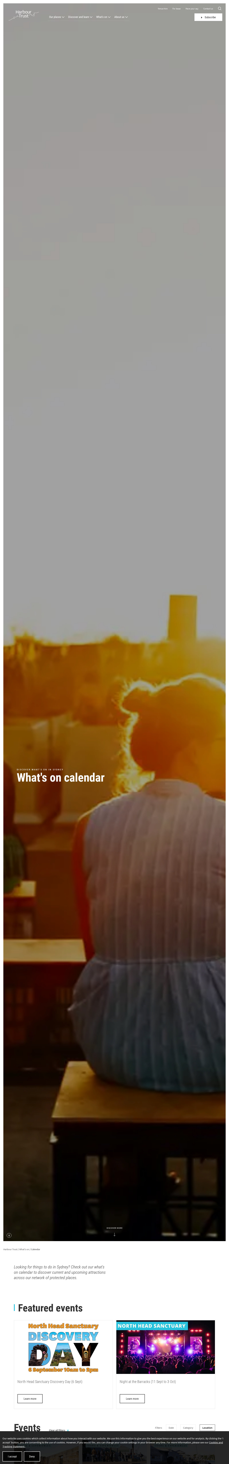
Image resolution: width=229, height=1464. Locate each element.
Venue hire (162, 8)
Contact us (208, 8)
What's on (101, 17)
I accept (12, 1456)
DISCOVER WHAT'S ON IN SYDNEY (40, 769)
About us (119, 17)
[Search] (219, 8)
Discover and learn (78, 17)
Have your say (192, 8)
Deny (32, 1456)
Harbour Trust (10, 1249)
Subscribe (210, 17)
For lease (177, 8)
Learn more (30, 1398)
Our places (55, 17)
